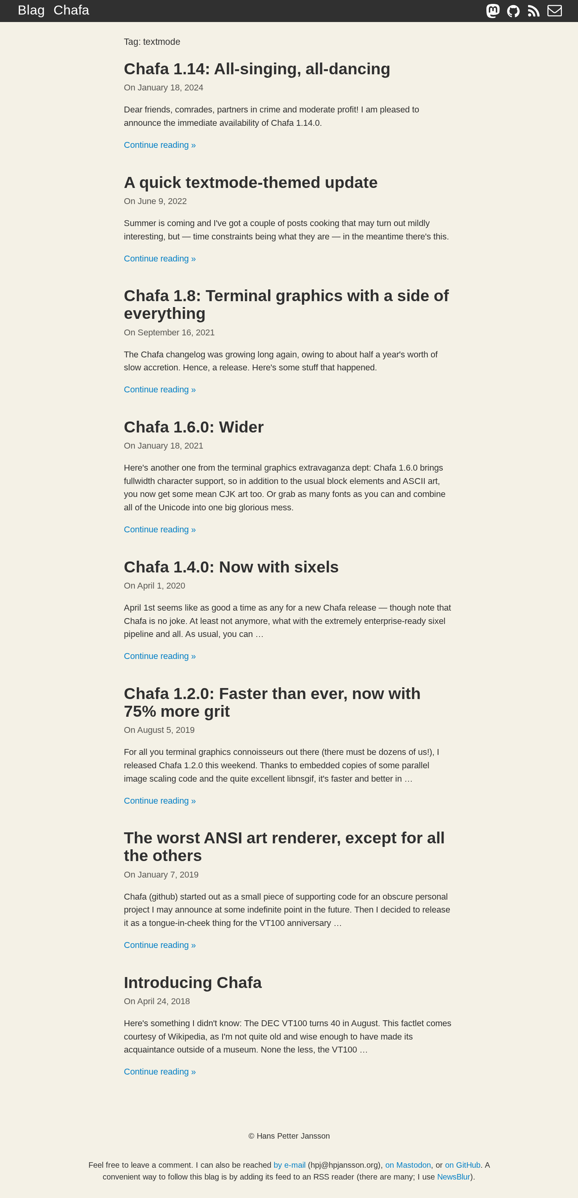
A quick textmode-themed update (251, 182)
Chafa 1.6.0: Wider (194, 427)
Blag (31, 10)
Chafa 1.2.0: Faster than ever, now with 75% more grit (272, 702)
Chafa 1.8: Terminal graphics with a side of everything (286, 304)
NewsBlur (453, 1176)
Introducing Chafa (193, 982)
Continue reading (156, 145)
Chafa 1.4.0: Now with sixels (231, 567)
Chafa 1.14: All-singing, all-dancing (257, 69)
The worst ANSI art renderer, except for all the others (284, 847)
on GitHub (462, 1165)
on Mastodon (408, 1165)
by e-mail (290, 1165)
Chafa (71, 10)
